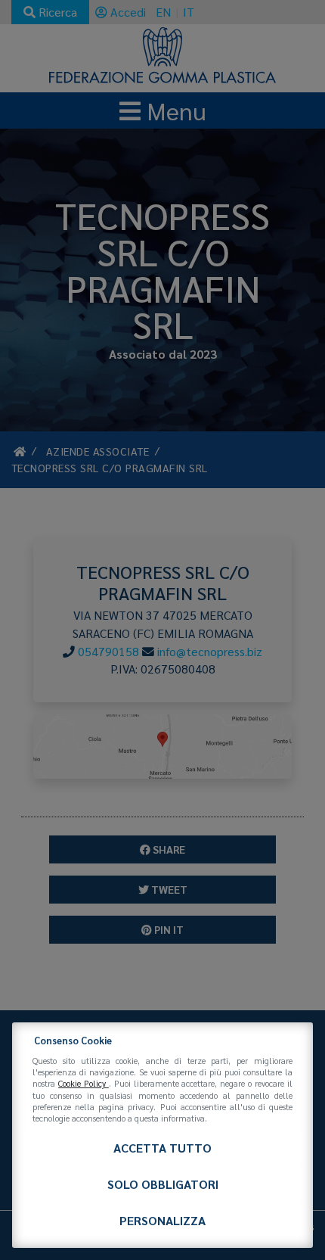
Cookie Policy (83, 1083)
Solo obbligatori (162, 1184)
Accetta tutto (162, 1148)
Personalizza (162, 1220)
